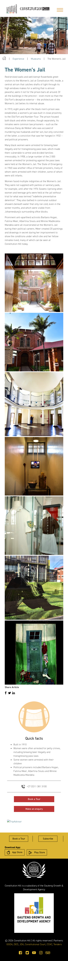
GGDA (9, 944)
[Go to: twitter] (27, 952)
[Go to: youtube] (34, 952)
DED (16, 944)
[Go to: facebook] (20, 952)
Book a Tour (34, 799)
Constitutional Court (35, 944)
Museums (36, 58)
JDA (21, 944)
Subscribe (48, 838)
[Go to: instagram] (41, 952)
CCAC (49, 944)
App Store (17, 852)
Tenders (57, 944)
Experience (18, 58)
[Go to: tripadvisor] (48, 952)
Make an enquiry (34, 809)
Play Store (39, 852)
